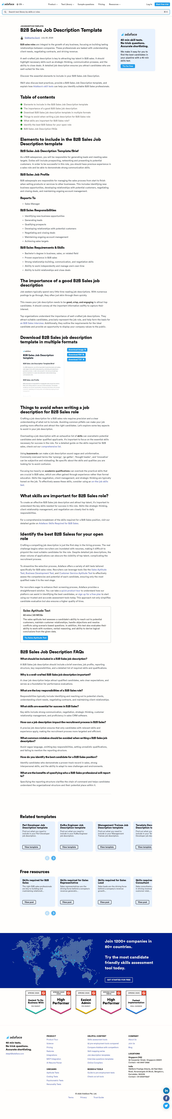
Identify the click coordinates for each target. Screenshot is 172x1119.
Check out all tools (96, 1077)
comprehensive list (51, 446)
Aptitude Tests (53, 1073)
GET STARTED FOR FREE (118, 980)
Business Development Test (40, 573)
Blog (130, 1047)
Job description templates (99, 1055)
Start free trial (162, 4)
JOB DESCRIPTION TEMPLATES (32, 26)
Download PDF (75, 355)
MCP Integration (54, 1059)
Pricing (50, 1047)
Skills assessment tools (97, 1040)
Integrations (52, 1055)
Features (50, 1051)
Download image (76, 350)
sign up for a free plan (89, 594)
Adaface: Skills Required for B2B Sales (58, 523)
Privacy (83, 1098)
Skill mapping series (96, 1051)
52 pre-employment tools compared (103, 1044)
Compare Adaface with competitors (103, 1047)
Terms (71, 1098)
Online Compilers (95, 1063)
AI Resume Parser (54, 1063)
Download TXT (75, 360)
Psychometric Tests (55, 1081)
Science (50, 1044)
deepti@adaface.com (15, 1054)
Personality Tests (54, 1084)
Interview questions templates (100, 1059)
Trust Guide (99, 1098)
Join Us (131, 1044)
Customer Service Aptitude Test (75, 573)
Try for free (128, 66)
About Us (132, 1040)
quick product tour (70, 591)
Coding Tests (52, 1077)
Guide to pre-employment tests (101, 1073)
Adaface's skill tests (43, 86)
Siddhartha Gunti (32, 38)
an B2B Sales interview (31, 323)
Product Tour (52, 1040)
